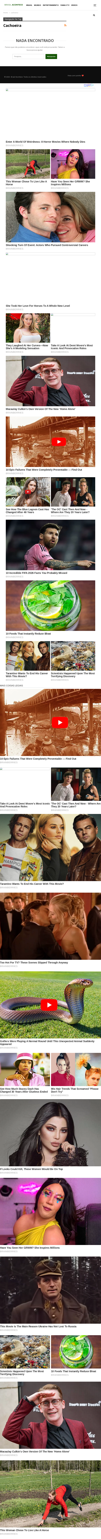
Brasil (29, 5)
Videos (74, 5)
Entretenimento (51, 5)
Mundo (37, 5)
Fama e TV (64, 5)
